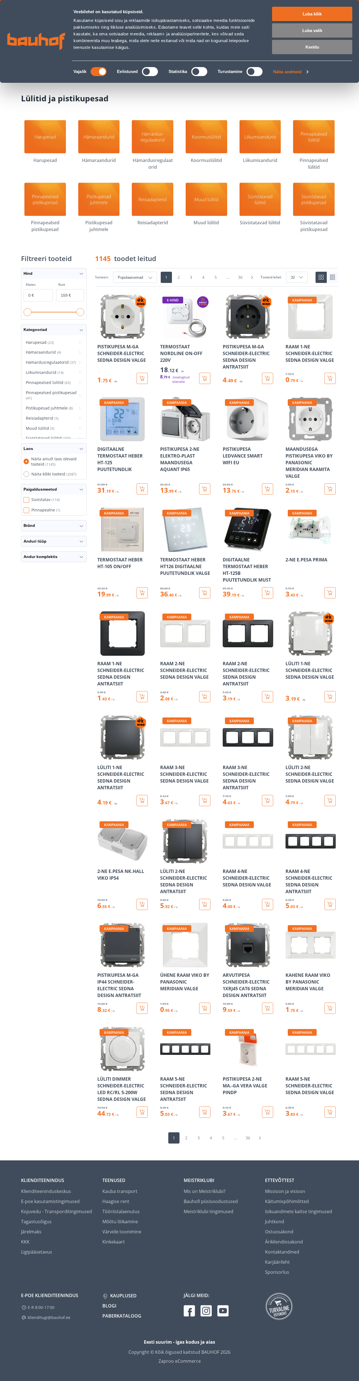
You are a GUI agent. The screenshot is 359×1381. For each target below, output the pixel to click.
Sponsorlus (277, 1272)
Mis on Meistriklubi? (204, 1191)
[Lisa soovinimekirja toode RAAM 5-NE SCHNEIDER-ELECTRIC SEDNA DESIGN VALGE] (290, 1067)
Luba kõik (312, 14)
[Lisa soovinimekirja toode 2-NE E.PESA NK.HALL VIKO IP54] (102, 859)
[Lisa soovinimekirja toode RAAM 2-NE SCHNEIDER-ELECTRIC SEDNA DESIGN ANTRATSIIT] (227, 652)
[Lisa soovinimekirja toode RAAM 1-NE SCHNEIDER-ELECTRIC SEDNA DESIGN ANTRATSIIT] (102, 652)
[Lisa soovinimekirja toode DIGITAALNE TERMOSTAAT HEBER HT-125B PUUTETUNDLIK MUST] (227, 548)
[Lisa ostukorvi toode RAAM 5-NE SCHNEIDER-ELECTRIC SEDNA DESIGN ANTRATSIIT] (204, 1112)
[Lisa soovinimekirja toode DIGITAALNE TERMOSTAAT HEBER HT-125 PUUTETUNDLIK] (102, 437)
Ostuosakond (279, 1232)
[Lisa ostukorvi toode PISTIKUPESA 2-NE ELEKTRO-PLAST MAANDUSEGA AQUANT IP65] (204, 489)
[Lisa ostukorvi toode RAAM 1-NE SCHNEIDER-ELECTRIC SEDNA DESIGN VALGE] (330, 378)
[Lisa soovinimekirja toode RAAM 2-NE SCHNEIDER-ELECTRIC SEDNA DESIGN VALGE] (165, 652)
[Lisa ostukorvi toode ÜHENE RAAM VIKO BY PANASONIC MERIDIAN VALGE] (204, 1008)
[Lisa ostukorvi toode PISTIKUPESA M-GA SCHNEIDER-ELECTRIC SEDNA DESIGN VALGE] (142, 378)
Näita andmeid (287, 71)
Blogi (109, 1306)
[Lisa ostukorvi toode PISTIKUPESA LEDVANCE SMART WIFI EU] (267, 489)
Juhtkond (274, 1221)
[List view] (332, 277)
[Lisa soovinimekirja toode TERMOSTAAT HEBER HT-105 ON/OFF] (102, 548)
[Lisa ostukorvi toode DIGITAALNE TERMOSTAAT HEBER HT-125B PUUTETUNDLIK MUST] (267, 592)
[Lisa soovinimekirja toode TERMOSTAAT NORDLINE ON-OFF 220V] (165, 335)
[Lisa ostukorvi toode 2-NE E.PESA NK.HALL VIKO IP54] (142, 904)
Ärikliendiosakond (284, 1242)
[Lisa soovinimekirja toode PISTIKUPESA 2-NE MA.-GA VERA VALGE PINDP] (227, 1067)
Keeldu (312, 47)
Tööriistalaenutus (121, 1211)
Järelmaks (31, 1232)
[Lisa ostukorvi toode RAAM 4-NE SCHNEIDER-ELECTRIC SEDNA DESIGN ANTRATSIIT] (330, 904)
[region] (216, 706)
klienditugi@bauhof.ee (49, 1317)
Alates (31, 284)
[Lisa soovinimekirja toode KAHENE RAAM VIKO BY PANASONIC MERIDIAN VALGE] (290, 963)
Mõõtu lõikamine (120, 1221)
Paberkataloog (121, 1316)
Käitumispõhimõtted (287, 1201)
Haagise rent (115, 1201)
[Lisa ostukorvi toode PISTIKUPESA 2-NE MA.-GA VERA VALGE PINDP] (267, 1112)
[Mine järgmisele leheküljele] (252, 277)
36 (240, 277)
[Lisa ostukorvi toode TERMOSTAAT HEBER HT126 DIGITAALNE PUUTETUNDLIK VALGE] (204, 592)
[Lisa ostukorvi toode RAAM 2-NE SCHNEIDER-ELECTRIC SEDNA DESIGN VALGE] (204, 696)
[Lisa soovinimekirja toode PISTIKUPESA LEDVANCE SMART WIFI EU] (227, 437)
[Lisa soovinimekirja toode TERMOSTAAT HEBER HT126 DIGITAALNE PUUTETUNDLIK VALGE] (165, 548)
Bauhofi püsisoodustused (211, 1201)
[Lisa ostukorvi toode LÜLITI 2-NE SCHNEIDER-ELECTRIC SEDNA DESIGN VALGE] (330, 800)
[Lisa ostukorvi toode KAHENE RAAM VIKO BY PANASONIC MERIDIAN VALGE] (330, 1008)
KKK (25, 1242)
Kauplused (123, 1296)
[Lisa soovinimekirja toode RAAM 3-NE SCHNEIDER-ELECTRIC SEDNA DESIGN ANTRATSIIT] (227, 756)
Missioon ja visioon (285, 1191)
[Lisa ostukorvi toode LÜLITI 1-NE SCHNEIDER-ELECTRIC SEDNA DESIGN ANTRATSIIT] (142, 800)
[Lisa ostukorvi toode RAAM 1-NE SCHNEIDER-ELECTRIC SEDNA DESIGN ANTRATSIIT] (142, 696)
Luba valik (312, 30)
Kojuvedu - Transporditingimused (56, 1211)
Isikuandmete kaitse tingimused (298, 1211)
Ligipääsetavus (36, 1252)
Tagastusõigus (36, 1221)
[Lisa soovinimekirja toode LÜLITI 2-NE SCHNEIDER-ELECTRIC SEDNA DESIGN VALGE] (290, 756)
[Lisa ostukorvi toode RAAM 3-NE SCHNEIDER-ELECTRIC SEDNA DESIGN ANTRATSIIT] (267, 800)
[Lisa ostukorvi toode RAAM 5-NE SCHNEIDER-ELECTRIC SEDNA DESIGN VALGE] (330, 1112)
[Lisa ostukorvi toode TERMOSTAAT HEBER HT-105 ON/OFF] (142, 592)
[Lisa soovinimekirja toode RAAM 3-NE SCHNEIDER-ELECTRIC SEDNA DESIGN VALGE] (165, 756)
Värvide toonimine (121, 1232)
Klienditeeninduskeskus (46, 1191)
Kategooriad (35, 329)
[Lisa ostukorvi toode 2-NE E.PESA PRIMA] (330, 592)
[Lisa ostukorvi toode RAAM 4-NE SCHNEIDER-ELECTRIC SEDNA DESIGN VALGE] (267, 904)
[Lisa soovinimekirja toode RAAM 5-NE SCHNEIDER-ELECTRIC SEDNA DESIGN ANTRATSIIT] (165, 1067)
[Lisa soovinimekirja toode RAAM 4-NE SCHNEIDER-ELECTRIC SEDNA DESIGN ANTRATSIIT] (290, 859)
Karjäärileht (277, 1262)
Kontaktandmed (282, 1252)
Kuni (61, 284)
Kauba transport (119, 1191)
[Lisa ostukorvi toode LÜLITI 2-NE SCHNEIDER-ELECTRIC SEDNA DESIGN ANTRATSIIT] (204, 904)
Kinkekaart (113, 1242)
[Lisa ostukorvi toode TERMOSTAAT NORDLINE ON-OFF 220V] (204, 378)
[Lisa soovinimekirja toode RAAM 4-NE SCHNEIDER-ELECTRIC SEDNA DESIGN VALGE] (227, 859)
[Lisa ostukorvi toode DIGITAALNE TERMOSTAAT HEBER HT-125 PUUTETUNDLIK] (142, 489)
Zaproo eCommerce (179, 1361)
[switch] (150, 71)
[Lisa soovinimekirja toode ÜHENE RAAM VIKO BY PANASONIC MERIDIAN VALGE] (165, 963)
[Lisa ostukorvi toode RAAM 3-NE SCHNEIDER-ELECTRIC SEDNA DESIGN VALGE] (204, 800)
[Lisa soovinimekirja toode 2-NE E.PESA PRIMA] (290, 548)
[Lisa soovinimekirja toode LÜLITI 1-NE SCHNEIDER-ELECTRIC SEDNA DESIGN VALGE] (290, 652)
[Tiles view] (321, 277)
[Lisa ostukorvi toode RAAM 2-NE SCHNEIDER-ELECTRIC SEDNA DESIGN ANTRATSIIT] (267, 696)
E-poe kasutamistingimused (50, 1201)
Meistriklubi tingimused (208, 1211)
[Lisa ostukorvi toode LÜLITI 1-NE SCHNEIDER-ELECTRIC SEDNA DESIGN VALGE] (330, 696)
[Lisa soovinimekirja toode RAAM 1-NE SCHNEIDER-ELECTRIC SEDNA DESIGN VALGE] (290, 335)
